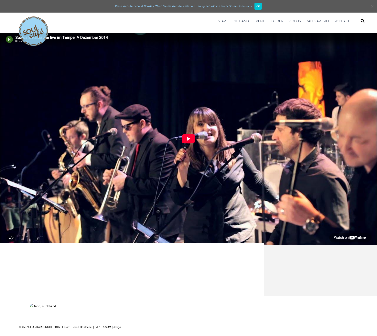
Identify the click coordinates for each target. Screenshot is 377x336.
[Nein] (372, 6)
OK (258, 6)
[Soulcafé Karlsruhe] (33, 43)
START (223, 21)
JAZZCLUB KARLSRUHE (37, 327)
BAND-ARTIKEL (318, 21)
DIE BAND (241, 21)
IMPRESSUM (103, 327)
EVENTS (260, 21)
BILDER (277, 21)
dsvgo (117, 327)
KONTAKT (342, 21)
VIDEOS (294, 21)
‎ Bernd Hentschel (81, 327)
